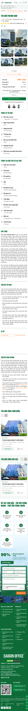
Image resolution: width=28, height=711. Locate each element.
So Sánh (18, 634)
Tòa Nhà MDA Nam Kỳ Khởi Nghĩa (12, 440)
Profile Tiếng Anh (19, 689)
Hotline (13, 95)
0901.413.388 (16, 675)
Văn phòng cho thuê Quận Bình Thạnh (7, 648)
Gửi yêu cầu (20, 593)
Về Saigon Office (20, 632)
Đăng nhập (20, 2)
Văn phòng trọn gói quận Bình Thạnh (21, 625)
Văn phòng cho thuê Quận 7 (7, 644)
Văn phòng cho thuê (9, 6)
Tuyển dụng (19, 639)
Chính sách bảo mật (10, 704)
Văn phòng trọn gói (7, 611)
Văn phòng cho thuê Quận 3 (8, 7)
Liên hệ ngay (6, 562)
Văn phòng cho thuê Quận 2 (7, 636)
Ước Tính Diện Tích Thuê (13, 74)
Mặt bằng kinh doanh (6, 615)
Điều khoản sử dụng (20, 704)
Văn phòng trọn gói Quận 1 (21, 610)
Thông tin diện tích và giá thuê (15, 10)
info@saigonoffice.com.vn (11, 674)
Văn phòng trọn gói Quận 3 (21, 617)
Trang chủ (1, 6)
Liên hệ (2, 704)
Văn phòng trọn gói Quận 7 (21, 621)
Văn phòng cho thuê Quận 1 (7, 632)
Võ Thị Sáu (8, 19)
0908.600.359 (8, 675)
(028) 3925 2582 (11, 671)
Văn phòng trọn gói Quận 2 (21, 614)
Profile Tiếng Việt (19, 686)
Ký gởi (17, 637)
